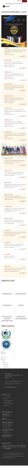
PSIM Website (7, 405)
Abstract (21, 56)
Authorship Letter (8, 402)
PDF (25, 56)
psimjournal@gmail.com (11, 387)
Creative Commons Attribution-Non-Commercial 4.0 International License (14, 447)
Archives (6, 399)
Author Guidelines (8, 400)
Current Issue (7, 397)
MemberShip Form (8, 404)
